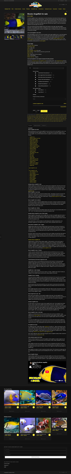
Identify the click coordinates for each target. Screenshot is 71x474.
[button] (23, 14)
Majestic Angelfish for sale (34, 174)
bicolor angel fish (47, 114)
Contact (66, 0)
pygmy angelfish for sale (61, 119)
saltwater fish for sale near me (55, 117)
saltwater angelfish (36, 117)
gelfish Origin (35, 139)
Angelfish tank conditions (34, 140)
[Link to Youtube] (63, 4)
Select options (12, 411)
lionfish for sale (42, 331)
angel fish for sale (38, 114)
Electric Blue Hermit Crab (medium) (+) (46, 77)
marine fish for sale (35, 60)
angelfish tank (32, 153)
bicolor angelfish (52, 114)
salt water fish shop (59, 60)
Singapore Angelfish (33, 180)
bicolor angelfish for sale (57, 114)
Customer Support (7, 463)
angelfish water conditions (34, 162)
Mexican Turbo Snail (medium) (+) (45, 79)
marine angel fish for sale (40, 119)
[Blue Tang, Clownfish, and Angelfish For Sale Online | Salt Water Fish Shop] (35, 5)
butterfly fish (47, 326)
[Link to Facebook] (61, 4)
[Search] (66, 11)
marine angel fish (34, 119)
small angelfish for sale (30, 118)
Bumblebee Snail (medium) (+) (44, 81)
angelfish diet (32, 165)
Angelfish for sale (43, 60)
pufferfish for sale (36, 331)
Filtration (34, 94)
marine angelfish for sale (51, 119)
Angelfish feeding (32, 151)
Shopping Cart (6, 465)
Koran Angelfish (32, 179)
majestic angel (32, 157)
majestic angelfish (37, 315)
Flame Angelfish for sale (34, 171)
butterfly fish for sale (40, 334)
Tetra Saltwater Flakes (37, 88)
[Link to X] (64, 4)
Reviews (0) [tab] (44, 125)
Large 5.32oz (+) (42, 92)
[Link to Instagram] (60, 4)
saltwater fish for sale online (62, 117)
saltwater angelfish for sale (57, 38)
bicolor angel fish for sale (57, 118)
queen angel (32, 156)
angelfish (43, 118)
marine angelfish (30, 39)
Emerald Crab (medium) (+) (44, 83)
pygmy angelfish (56, 119)
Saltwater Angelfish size (34, 142)
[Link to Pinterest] (66, 4)
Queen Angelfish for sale (33, 167)
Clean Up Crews (36, 71)
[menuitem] (7, 9)
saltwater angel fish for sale (56, 196)
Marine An (31, 139)
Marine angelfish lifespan (34, 160)
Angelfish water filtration (34, 144)
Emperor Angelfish (33, 178)
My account (62, 0)
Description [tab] (30, 125)
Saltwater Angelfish (33, 148)
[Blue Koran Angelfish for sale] (70, 237)
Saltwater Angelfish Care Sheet (35, 138)
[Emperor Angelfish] (1, 237)
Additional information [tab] (37, 125)
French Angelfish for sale (33, 170)
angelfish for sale (47, 118)
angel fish (36, 118)
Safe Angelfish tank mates (34, 152)
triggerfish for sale (49, 331)
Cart (58, 0)
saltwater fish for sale (48, 117)
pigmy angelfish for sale (30, 117)
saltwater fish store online (34, 158)
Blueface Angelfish (33, 175)
